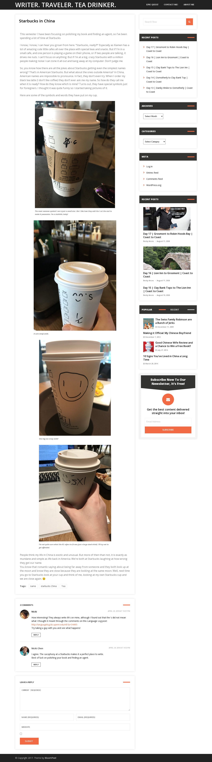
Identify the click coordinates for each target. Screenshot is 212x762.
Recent (174, 309)
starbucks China (49, 586)
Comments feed (154, 178)
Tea (63, 586)
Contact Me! (171, 4)
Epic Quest (152, 4)
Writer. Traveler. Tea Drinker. (65, 4)
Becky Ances (148, 241)
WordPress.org (153, 185)
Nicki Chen (37, 648)
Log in (149, 166)
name (33, 586)
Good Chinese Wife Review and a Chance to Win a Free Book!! (174, 344)
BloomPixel (50, 757)
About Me (188, 4)
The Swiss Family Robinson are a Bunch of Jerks (173, 321)
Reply (36, 635)
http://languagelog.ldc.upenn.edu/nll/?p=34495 (54, 624)
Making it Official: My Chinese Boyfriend (167, 333)
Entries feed (152, 172)
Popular (147, 309)
